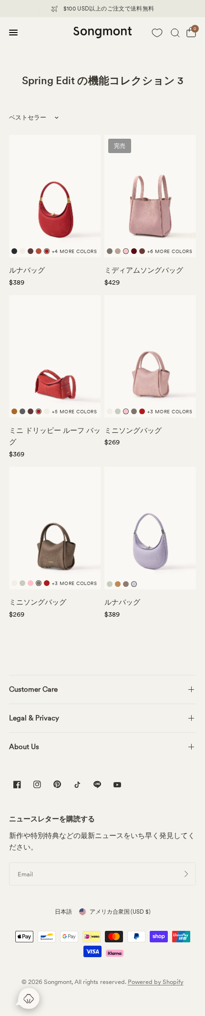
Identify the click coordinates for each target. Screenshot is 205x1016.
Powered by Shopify (156, 981)
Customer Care (33, 689)
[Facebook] (17, 785)
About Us (24, 746)
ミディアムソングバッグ (143, 270)
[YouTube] (117, 785)
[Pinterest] (57, 784)
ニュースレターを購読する (52, 819)
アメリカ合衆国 (120, 911)
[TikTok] (77, 785)
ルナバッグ (27, 270)
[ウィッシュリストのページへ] (156, 32)
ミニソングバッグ (133, 430)
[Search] (175, 32)
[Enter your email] (186, 873)
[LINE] (97, 785)
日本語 (63, 911)
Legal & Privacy (34, 718)
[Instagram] (37, 785)
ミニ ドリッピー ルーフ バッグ (55, 436)
